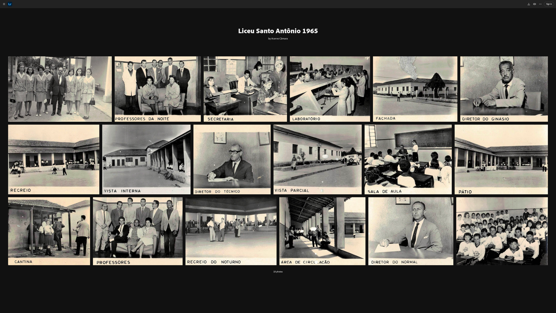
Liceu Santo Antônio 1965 (278, 30)
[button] (4, 4)
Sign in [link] (549, 4)
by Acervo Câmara (278, 38)
